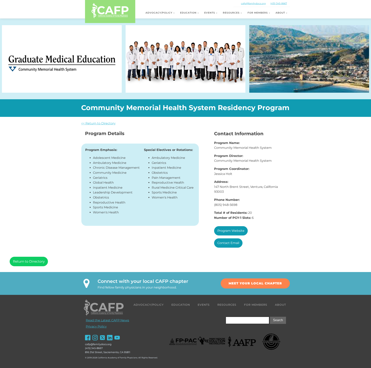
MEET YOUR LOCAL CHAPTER (255, 283)
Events (209, 12)
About (280, 12)
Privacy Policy (96, 326)
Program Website (230, 231)
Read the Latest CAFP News (107, 320)
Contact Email (228, 243)
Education (188, 12)
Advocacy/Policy (159, 12)
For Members (258, 12)
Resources (231, 12)
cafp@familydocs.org (253, 3)
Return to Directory (29, 261)
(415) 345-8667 (278, 3)
